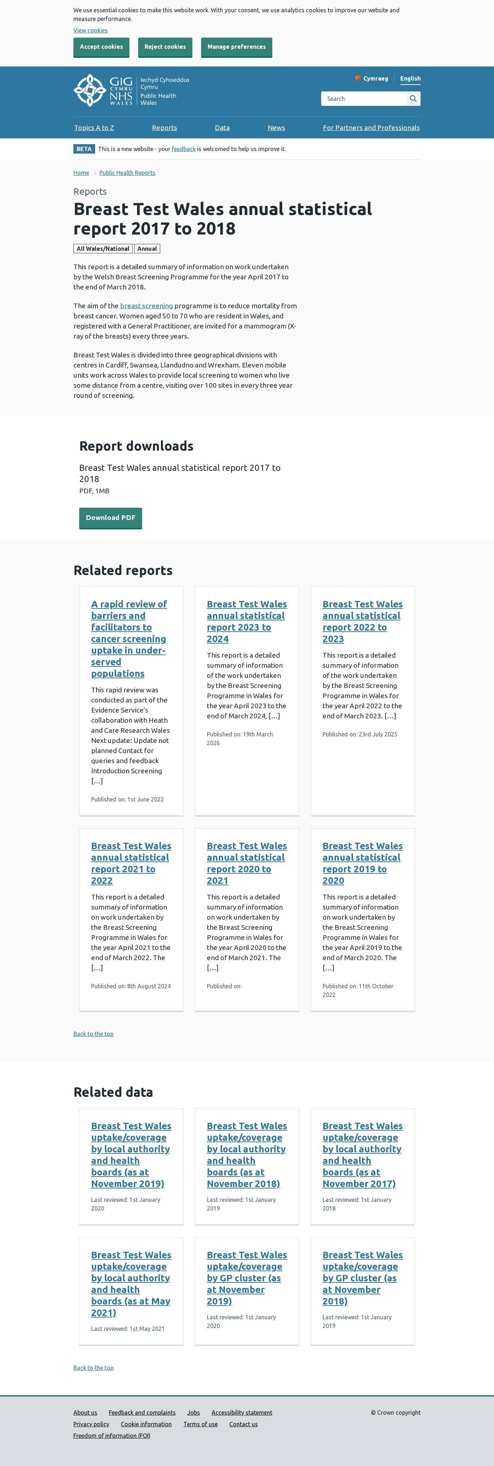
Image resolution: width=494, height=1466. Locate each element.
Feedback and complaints (142, 1412)
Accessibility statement (242, 1412)
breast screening (146, 306)
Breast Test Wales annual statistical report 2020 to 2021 (247, 863)
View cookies (90, 30)
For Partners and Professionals (371, 128)
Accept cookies (101, 46)
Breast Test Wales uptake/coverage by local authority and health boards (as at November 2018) (247, 1155)
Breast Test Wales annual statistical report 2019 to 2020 (363, 863)
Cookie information (146, 1424)
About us (85, 1412)
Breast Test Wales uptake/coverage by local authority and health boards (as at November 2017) (363, 1155)
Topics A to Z (94, 128)
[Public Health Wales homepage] (131, 91)
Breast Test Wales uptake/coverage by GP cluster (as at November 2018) (363, 1278)
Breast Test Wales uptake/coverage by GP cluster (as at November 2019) (247, 1278)
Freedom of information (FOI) (111, 1435)
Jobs (193, 1412)
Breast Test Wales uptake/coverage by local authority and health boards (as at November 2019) (131, 1155)
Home (81, 172)
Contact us (243, 1424)
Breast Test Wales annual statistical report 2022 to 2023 (363, 621)
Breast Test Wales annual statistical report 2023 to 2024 (247, 621)
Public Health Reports (127, 172)
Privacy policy (91, 1424)
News (276, 128)
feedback (184, 149)
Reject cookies (165, 46)
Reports (164, 128)
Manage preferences (237, 46)
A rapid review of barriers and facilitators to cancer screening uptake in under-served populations (129, 639)
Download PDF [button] (111, 517)
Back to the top (93, 1034)
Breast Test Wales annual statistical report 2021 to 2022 (131, 863)
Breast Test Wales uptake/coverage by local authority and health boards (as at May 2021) (131, 1284)
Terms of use (200, 1424)
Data (222, 128)
